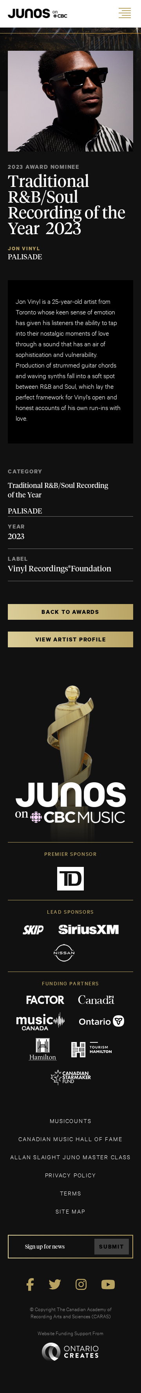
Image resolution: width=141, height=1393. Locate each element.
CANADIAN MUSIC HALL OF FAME (70, 1138)
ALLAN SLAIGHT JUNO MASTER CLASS (70, 1156)
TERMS (70, 1193)
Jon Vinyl (24, 248)
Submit (111, 1246)
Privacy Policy (70, 1175)
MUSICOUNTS (71, 1120)
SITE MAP (70, 1211)
